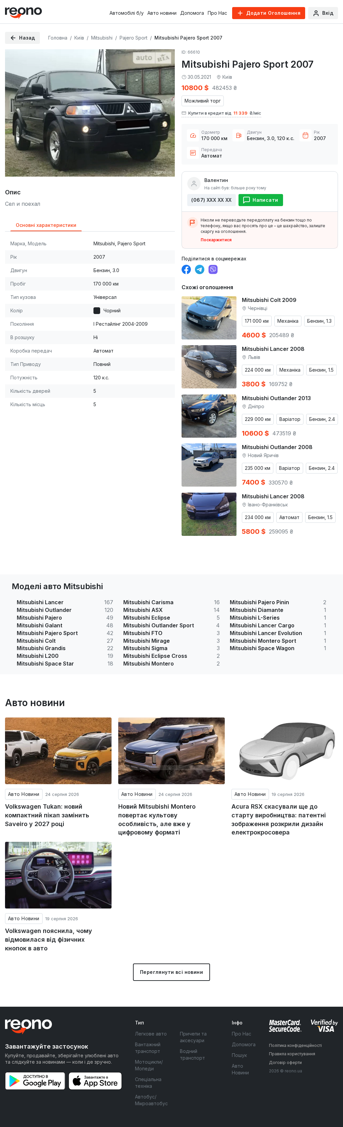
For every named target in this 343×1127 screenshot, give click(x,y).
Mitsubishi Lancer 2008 (273, 349)
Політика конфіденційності (295, 1045)
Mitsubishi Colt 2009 (269, 300)
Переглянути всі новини (171, 972)
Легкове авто (151, 1034)
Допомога (192, 13)
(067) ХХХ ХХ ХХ (211, 200)
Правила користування (292, 1053)
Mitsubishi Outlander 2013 (276, 398)
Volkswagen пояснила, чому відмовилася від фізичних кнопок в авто (48, 939)
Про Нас (217, 13)
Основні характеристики (46, 225)
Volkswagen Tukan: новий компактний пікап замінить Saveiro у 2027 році (47, 815)
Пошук (239, 1055)
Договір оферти (285, 1062)
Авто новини (162, 13)
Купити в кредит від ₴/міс (224, 113)
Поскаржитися (216, 239)
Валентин (216, 180)
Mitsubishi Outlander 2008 (277, 447)
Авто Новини (24, 794)
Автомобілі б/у (127, 13)
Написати (265, 200)
